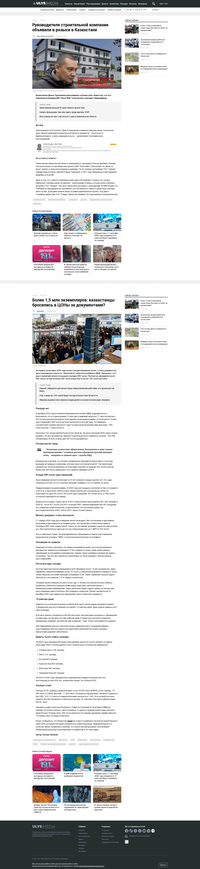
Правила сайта (107, 833)
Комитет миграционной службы (53, 744)
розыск (83, 200)
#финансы (60, 10)
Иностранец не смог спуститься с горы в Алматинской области (67, 116)
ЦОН (72, 740)
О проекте (105, 830)
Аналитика (114, 4)
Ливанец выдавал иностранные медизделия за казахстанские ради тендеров (74, 400)
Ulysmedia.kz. (101, 98)
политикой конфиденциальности (91, 866)
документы (82, 740)
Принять (163, 865)
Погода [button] (155, 10)
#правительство (47, 10)
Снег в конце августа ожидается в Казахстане (153, 55)
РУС (166, 4)
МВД (35, 744)
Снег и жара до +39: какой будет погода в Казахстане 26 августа (68, 395)
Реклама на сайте (108, 836)
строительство (39, 200)
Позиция (124, 4)
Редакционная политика (110, 842)
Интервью (142, 4)
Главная (34, 20)
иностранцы (95, 740)
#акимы (82, 10)
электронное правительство (44, 740)
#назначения (71, 10)
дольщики (73, 200)
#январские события (96, 10)
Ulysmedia (40, 311)
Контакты (105, 839)
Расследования (93, 4)
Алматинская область (57, 200)
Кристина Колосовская (45, 36)
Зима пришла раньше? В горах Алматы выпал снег (62, 108)
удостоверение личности (88, 744)
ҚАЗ (161, 4)
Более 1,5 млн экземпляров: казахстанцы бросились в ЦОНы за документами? (154, 28)
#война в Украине (114, 10)
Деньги (105, 4)
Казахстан (63, 740)
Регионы (133, 4)
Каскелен (37, 204)
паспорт (72, 744)
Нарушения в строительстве (101, 200)
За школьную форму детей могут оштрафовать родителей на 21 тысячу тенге (153, 42)
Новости (68, 4)
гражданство (109, 740)
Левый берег (79, 4)
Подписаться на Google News (139, 836)
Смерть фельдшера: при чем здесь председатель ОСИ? (64, 112)
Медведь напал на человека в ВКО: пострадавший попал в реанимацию (154, 68)
